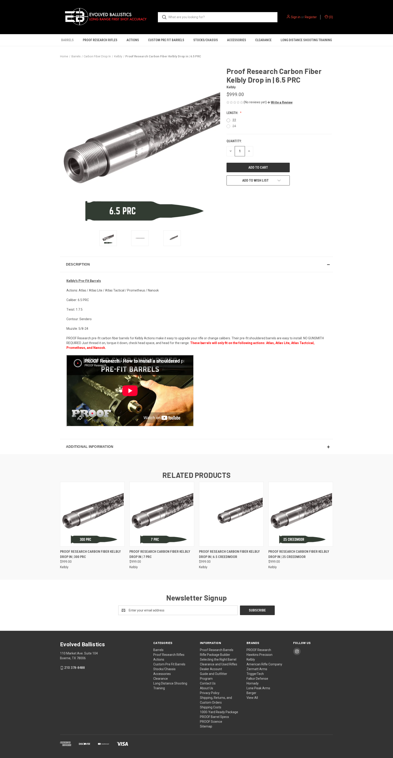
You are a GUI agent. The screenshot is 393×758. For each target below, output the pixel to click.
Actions (132, 40)
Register (311, 17)
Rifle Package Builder (215, 655)
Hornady (253, 683)
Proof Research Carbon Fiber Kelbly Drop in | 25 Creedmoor (298, 554)
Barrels (67, 40)
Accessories (236, 40)
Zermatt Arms (257, 669)
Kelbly (251, 659)
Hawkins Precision (259, 655)
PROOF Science (211, 721)
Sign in (295, 17)
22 (234, 120)
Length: (233, 113)
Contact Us (208, 683)
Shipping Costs (210, 707)
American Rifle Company (264, 664)
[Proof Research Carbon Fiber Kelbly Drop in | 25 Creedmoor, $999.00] (300, 514)
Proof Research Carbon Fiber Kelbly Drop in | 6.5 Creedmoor (229, 554)
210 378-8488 (74, 668)
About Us (206, 688)
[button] (279, 102)
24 (234, 126)
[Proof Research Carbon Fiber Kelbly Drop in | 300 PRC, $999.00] (92, 514)
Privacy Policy (209, 693)
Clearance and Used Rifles (218, 664)
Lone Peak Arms (258, 688)
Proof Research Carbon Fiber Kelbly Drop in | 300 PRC (90, 554)
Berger (251, 693)
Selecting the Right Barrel (218, 659)
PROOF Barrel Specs (214, 717)
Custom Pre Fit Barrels (166, 40)
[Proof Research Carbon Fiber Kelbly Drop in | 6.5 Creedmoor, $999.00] (231, 514)
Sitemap (206, 726)
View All (252, 698)
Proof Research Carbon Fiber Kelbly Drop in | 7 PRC (159, 554)
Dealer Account (211, 669)
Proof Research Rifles (100, 40)
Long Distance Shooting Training (306, 40)
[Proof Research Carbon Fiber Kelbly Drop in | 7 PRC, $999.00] (161, 514)
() (330, 17)
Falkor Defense (257, 678)
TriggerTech (255, 674)
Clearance (263, 40)
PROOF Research (259, 650)
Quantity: (234, 141)
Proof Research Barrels (216, 650)
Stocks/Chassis (205, 40)
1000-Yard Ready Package (219, 712)
